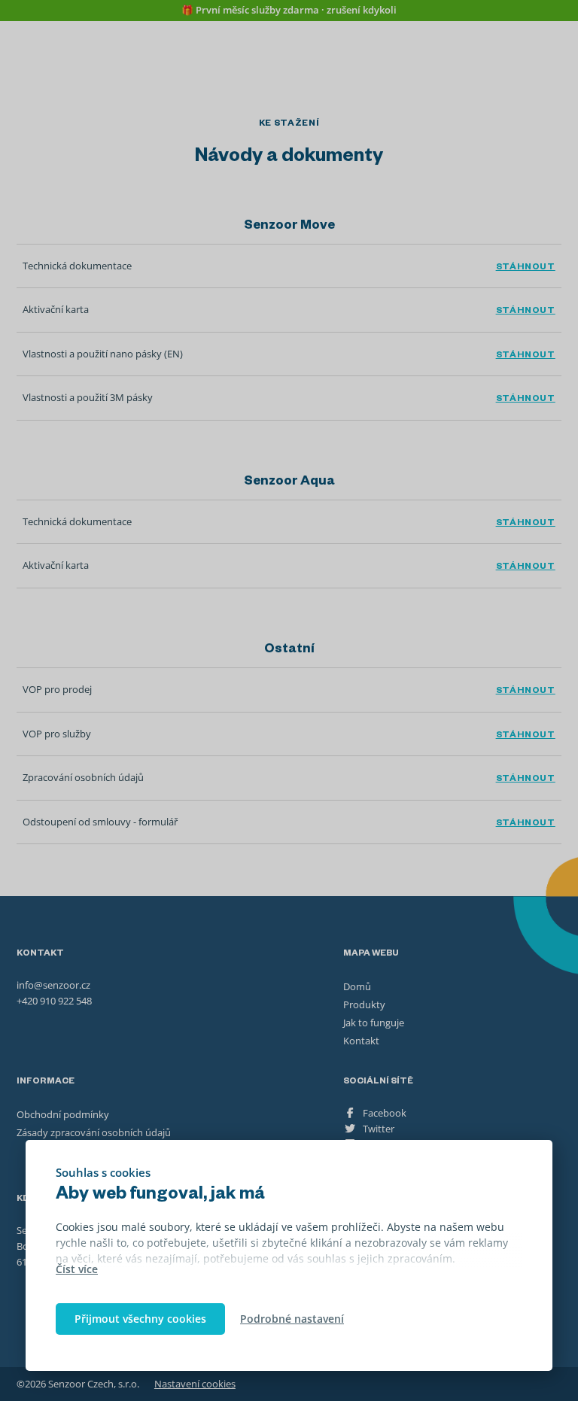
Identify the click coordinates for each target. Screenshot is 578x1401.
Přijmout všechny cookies (140, 1318)
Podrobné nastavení (292, 1318)
